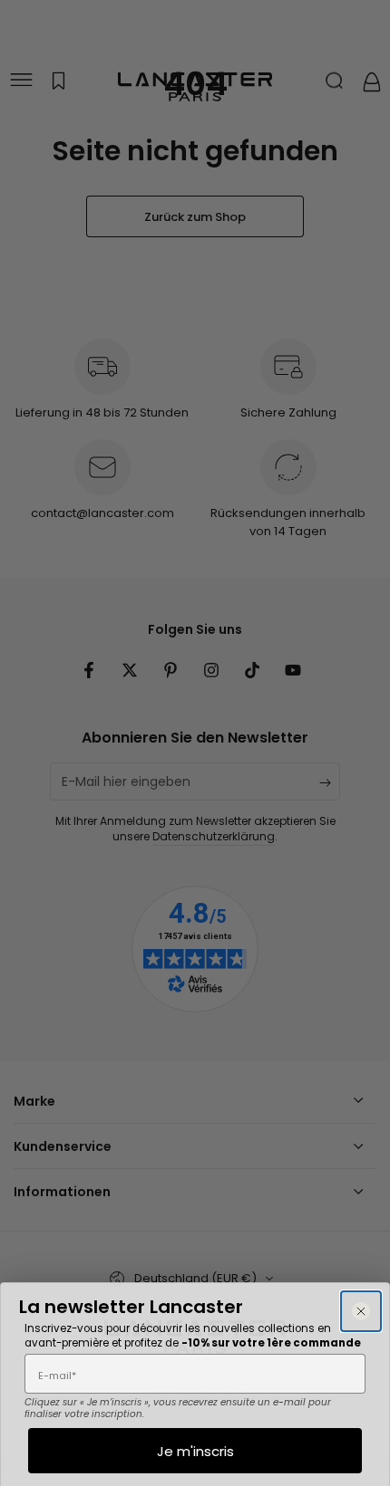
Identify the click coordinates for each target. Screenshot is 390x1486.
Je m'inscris (195, 1451)
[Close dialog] (361, 1311)
